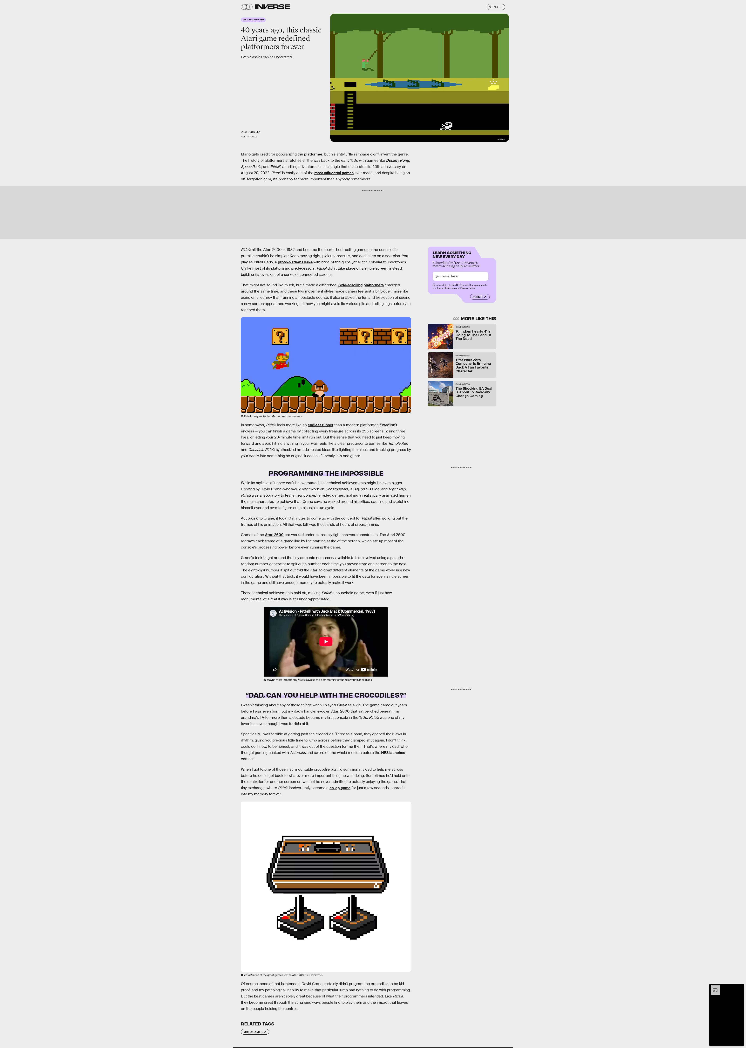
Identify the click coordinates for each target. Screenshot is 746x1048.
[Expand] (713, 987)
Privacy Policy (467, 288)
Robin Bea (254, 132)
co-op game (339, 787)
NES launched (393, 752)
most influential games (334, 172)
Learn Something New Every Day (452, 254)
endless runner (320, 425)
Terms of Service (446, 288)
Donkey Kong (397, 160)
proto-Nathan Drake (295, 262)
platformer (313, 154)
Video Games (252, 1032)
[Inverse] (272, 6)
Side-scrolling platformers (361, 285)
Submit (478, 297)
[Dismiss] (740, 987)
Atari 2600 (274, 534)
